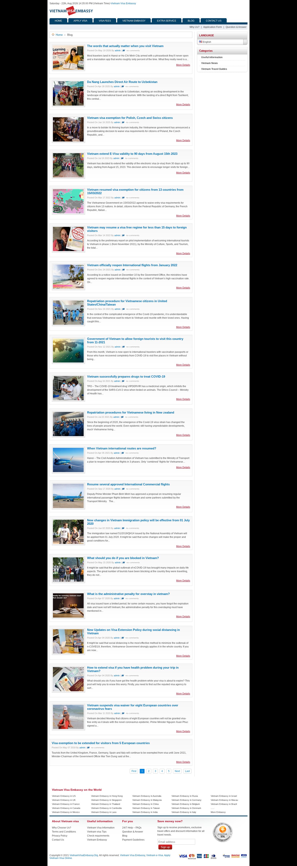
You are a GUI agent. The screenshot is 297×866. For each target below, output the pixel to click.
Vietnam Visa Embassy (123, 3)
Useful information (211, 57)
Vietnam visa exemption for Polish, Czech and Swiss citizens (130, 117)
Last (187, 771)
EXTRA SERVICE (166, 20)
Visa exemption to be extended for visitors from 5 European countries (101, 743)
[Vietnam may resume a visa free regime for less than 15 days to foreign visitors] (68, 239)
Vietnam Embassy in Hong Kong (107, 796)
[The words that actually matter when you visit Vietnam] (68, 58)
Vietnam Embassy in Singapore (106, 800)
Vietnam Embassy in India (145, 812)
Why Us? (194, 27)
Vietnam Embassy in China (145, 804)
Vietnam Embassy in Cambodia (106, 808)
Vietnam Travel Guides (214, 69)
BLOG (191, 20)
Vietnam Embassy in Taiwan (146, 808)
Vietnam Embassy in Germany (186, 800)
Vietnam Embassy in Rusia (185, 796)
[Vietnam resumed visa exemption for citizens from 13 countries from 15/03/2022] (68, 201)
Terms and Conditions (64, 831)
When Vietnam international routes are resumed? (121, 448)
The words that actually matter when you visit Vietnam (125, 46)
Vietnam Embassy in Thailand (105, 804)
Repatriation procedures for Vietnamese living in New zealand (130, 412)
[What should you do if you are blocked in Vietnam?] (68, 570)
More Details (183, 65)
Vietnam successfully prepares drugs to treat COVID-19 (126, 376)
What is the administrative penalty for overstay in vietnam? (128, 594)
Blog (124, 835)
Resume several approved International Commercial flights (128, 484)
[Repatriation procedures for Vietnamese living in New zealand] (68, 424)
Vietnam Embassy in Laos (104, 812)
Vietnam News (209, 63)
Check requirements (98, 835)
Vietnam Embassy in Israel (224, 796)
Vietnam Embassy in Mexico (66, 812)
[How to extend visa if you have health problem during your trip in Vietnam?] (68, 679)
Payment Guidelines (133, 839)
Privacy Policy (59, 835)
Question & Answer (236, 27)
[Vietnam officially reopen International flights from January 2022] (68, 277)
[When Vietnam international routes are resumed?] (68, 460)
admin (118, 50)
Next (177, 771)
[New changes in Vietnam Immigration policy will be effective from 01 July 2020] (68, 532)
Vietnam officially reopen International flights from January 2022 (132, 265)
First (134, 771)
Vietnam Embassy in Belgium (186, 804)
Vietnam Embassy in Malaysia (147, 800)
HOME (58, 20)
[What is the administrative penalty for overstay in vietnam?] (68, 606)
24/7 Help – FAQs (131, 827)
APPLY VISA (80, 20)
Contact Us (58, 839)
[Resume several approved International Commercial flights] (68, 496)
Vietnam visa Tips (96, 831)
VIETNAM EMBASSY (133, 20)
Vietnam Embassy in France (66, 804)
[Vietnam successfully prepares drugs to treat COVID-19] (68, 388)
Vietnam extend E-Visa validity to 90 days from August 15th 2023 (132, 153)
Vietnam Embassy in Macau (224, 800)
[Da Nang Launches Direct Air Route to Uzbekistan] (68, 94)
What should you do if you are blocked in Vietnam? (123, 558)
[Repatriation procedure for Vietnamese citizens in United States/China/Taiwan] (68, 313)
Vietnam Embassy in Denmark (186, 808)
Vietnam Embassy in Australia (146, 796)
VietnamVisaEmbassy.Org (84, 855)
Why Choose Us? (61, 827)
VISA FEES (105, 20)
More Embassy (218, 812)
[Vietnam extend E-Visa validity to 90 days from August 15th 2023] (68, 165)
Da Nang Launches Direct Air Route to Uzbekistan (122, 82)
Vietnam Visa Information (101, 827)
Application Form (212, 27)
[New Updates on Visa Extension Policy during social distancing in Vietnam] (68, 642)
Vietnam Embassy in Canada (66, 808)
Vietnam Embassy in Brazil (224, 804)
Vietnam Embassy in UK (64, 800)
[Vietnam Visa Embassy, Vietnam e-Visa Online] (71, 14)
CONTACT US (213, 20)
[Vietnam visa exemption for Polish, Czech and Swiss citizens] (68, 129)
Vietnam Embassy (97, 839)
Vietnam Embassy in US (64, 796)
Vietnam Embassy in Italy (184, 812)
